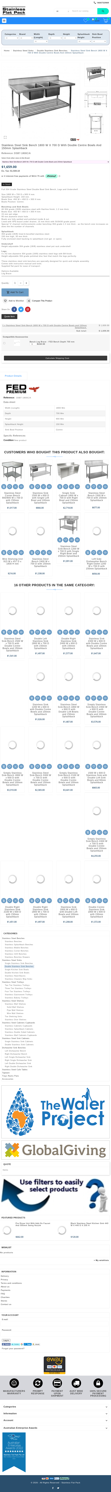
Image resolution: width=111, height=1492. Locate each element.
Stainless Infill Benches (16, 954)
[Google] (22, 1344)
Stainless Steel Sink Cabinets (16, 1038)
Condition (9, 440)
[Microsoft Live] (36, 1344)
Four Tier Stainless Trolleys (17, 991)
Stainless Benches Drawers (17, 957)
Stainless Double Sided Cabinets (20, 1032)
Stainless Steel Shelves (13, 1001)
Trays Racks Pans (10, 1076)
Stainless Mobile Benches (17, 948)
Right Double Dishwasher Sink (18, 1066)
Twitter (21, 309)
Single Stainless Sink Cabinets (19, 1041)
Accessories (7, 1079)
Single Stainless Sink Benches (19, 963)
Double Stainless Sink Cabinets (19, 1045)
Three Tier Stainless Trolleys (18, 988)
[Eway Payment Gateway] (54, 1365)
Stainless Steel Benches (13, 938)
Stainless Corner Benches (17, 951)
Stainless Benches (13, 941)
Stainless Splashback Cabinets (19, 1029)
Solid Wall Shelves (15, 1007)
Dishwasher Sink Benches (14, 1048)
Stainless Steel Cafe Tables (15, 1070)
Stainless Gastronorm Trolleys (19, 995)
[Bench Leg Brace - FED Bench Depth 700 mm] (17, 343)
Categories (10, 933)
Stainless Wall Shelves (15, 1004)
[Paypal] (28, 1344)
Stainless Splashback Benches (19, 945)
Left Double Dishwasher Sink (18, 1063)
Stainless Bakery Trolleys (16, 998)
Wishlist (6, 1247)
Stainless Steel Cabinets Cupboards (18, 1023)
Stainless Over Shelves (15, 1020)
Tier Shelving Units (13, 1016)
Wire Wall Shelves (15, 1013)
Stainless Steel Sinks (12, 960)
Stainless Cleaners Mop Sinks (18, 979)
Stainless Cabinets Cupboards (18, 1026)
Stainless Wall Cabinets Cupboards (21, 1035)
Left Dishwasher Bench (15, 1051)
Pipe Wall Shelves (15, 1010)
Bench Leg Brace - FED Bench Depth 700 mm (52, 342)
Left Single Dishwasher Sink (18, 1057)
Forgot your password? (13, 1348)
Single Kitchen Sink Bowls (17, 970)
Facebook (14, 309)
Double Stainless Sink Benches (19, 966)
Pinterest (27, 309)
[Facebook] (6, 1344)
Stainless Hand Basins (15, 976)
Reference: (9, 397)
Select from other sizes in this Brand (15, 158)
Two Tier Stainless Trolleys (17, 985)
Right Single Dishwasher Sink (18, 1060)
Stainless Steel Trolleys (13, 982)
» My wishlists (101, 1260)
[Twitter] (15, 1344)
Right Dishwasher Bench (16, 1054)
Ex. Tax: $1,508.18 (10, 171)
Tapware (6, 1073)
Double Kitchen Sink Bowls (17, 973)
